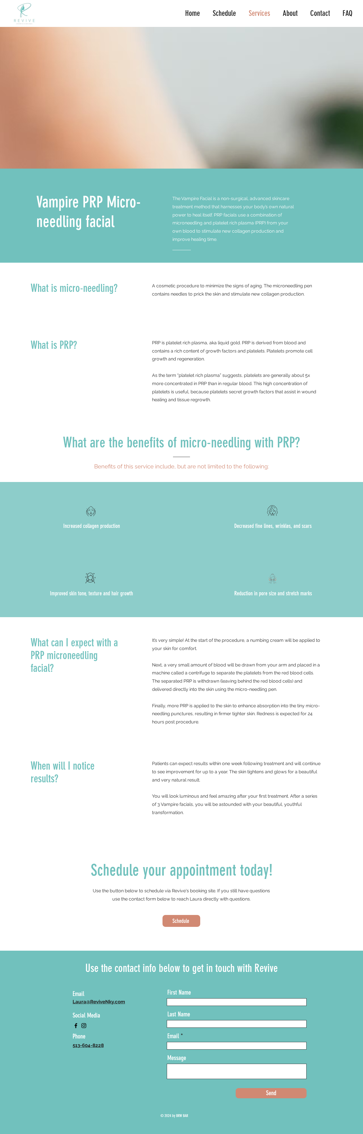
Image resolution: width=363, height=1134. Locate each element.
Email (173, 1036)
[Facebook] (76, 1025)
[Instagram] (84, 1025)
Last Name (178, 1014)
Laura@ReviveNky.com (99, 1002)
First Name (179, 992)
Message (176, 1058)
